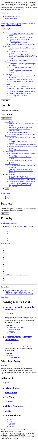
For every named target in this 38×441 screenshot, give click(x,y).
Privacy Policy (12, 388)
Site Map (9, 397)
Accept (4, 13)
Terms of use (16, 9)
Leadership (12, 332)
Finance (7, 62)
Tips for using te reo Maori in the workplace (22, 55)
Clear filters (4, 297)
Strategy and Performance (16, 327)
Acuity (14, 25)
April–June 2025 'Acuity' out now (19, 86)
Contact (9, 401)
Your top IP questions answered (18, 60)
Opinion (7, 84)
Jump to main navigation (12, 16)
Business (7, 46)
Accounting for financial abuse (18, 43)
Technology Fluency (15, 357)
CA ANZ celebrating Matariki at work (20, 37)
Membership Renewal (7, 23)
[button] (6, 29)
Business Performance (15, 329)
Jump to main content (11, 18)
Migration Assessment (21, 23)
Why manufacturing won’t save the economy (22, 90)
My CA (18, 25)
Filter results (5, 213)
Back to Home (5, 194)
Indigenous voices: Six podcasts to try (20, 79)
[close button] (7, 13)
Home (3, 21)
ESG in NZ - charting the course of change (22, 91)
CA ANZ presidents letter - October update (22, 88)
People (7, 32)
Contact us (32, 23)
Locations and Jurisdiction (9, 223)
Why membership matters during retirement (22, 44)
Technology (8, 74)
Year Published (5, 243)
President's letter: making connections (20, 93)
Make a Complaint (14, 406)
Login (3, 26)
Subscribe (4, 365)
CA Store (8, 25)
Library (3, 25)
